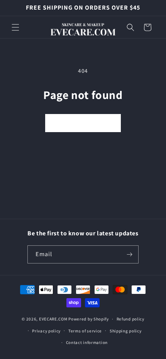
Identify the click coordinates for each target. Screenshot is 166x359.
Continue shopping (83, 123)
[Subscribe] (129, 254)
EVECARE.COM (53, 319)
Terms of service (85, 331)
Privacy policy (46, 331)
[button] (15, 27)
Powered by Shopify (88, 319)
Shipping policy (126, 331)
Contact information (87, 342)
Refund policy (130, 319)
